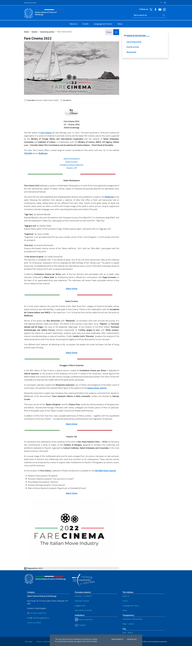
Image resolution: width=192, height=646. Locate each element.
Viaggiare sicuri (80, 605)
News (125, 610)
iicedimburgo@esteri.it (41, 617)
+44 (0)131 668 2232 (38, 613)
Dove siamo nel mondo (83, 610)
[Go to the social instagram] (164, 9)
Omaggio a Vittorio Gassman (71, 164)
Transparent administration (132, 619)
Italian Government (30, 2)
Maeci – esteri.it (128, 623)
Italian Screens (71, 161)
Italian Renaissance (72, 158)
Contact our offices (34, 622)
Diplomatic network (82, 600)
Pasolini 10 (71, 167)
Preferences (117, 639)
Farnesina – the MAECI (83, 596)
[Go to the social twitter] (150, 9)
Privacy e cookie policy (44, 641)
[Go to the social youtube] (159, 9)
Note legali (28, 641)
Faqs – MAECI (128, 632)
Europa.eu (82, 625)
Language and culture (131, 605)
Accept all (132, 639)
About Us (126, 596)
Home (26, 31)
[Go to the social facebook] (155, 9)
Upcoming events (47, 31)
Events (34, 31)
